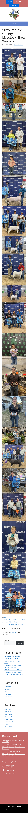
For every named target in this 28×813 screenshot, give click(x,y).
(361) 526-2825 (10, 773)
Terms (13, 806)
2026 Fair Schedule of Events (13, 670)
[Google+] (19, 1)
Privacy (9, 806)
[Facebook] (16, 1)
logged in (13, 632)
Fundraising (7, 694)
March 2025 (8, 727)
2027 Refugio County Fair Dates (11, 744)
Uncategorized (8, 697)
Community (7, 686)
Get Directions (9, 770)
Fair (5, 617)
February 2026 (8, 717)
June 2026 (7, 709)
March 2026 (8, 714)
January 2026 (8, 719)
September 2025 (9, 722)
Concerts (7, 689)
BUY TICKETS (14, 5)
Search (6, 640)
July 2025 (7, 724)
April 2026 (7, 711)
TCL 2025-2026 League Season (13, 624)
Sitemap (19, 806)
